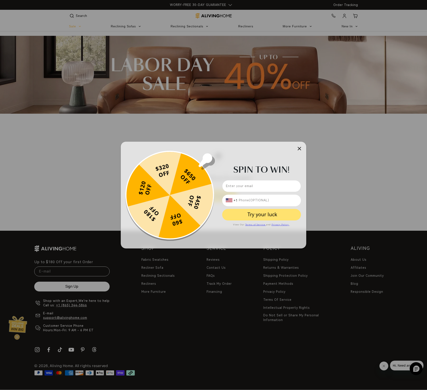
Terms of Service (255, 224)
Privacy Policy (280, 224)
